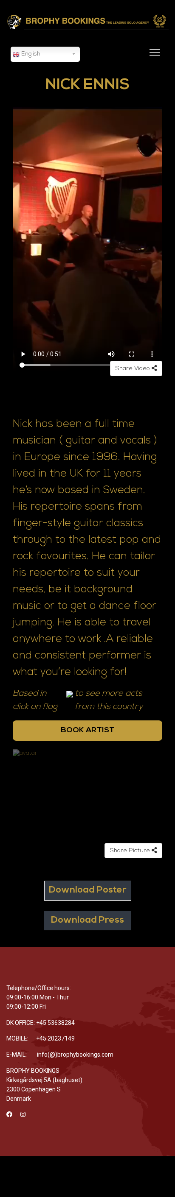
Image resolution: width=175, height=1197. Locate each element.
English (30, 54)
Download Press (87, 920)
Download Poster (88, 890)
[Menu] (153, 57)
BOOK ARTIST (87, 730)
